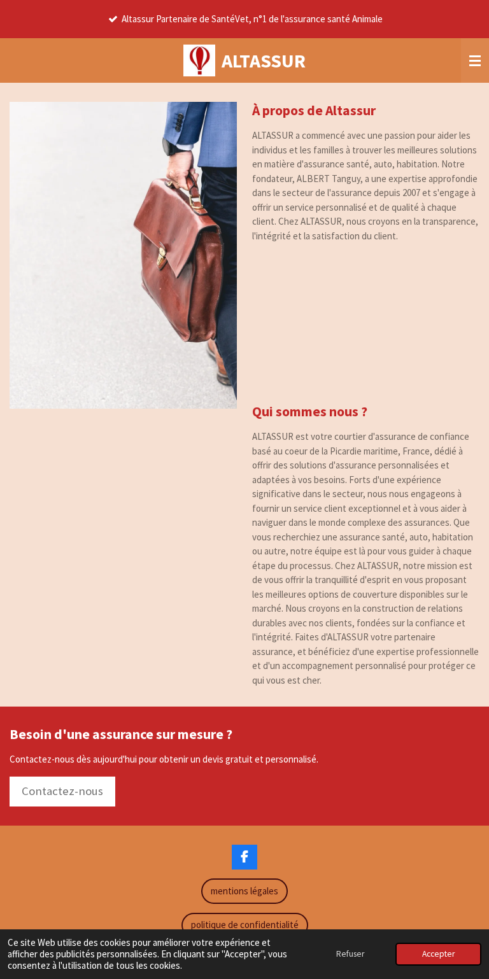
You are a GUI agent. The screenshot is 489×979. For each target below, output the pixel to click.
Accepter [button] (438, 953)
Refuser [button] (350, 953)
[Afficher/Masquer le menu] (475, 60)
